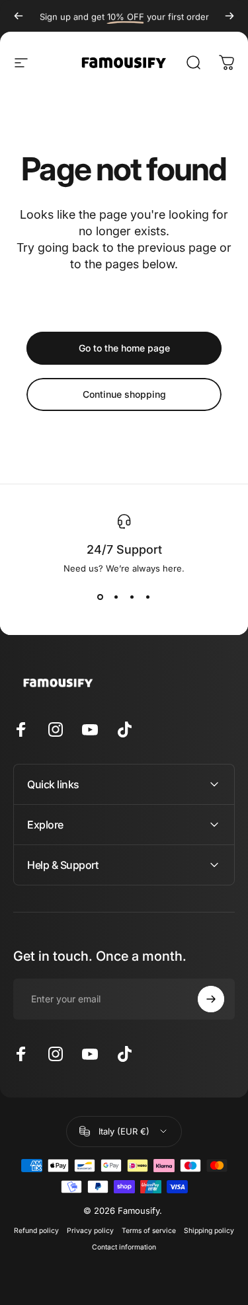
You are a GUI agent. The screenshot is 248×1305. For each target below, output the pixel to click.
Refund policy (36, 1230)
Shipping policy (209, 1230)
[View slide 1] (100, 597)
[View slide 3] (132, 597)
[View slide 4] (148, 597)
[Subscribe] (211, 999)
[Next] (229, 16)
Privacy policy (90, 1230)
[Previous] (18, 16)
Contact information (124, 1247)
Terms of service (149, 1230)
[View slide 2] (116, 597)
